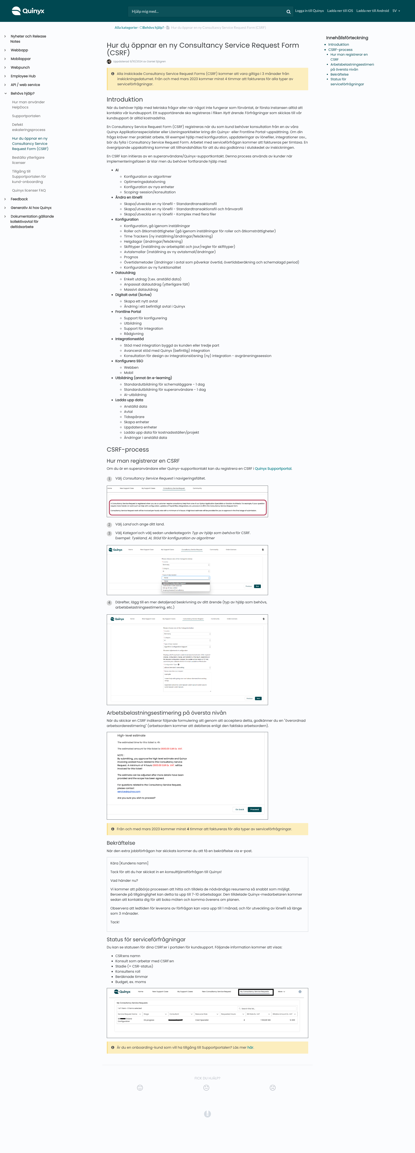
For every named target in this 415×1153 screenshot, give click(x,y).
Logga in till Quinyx (309, 11)
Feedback (19, 199)
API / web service (25, 84)
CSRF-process (340, 49)
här (250, 1047)
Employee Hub (23, 76)
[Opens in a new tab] (207, 1113)
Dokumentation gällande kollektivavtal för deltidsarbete (32, 221)
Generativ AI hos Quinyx (30, 207)
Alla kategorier (126, 28)
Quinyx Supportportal (273, 468)
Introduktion (338, 44)
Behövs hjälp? (22, 93)
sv (395, 11)
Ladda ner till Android (372, 11)
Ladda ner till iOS (340, 11)
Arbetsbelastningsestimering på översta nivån (354, 67)
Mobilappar (20, 58)
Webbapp (19, 50)
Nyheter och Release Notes (28, 39)
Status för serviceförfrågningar (347, 82)
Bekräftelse (339, 74)
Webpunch (20, 67)
